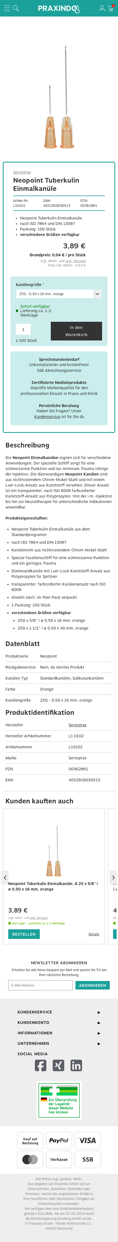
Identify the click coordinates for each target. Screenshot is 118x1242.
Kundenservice (47, 416)
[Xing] (59, 1072)
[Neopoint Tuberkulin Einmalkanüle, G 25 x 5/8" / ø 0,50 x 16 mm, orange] (53, 850)
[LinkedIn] (77, 1072)
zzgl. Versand (75, 261)
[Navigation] (7, 8)
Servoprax (22, 172)
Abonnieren (92, 985)
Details (94, 934)
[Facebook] (41, 1072)
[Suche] (16, 8)
